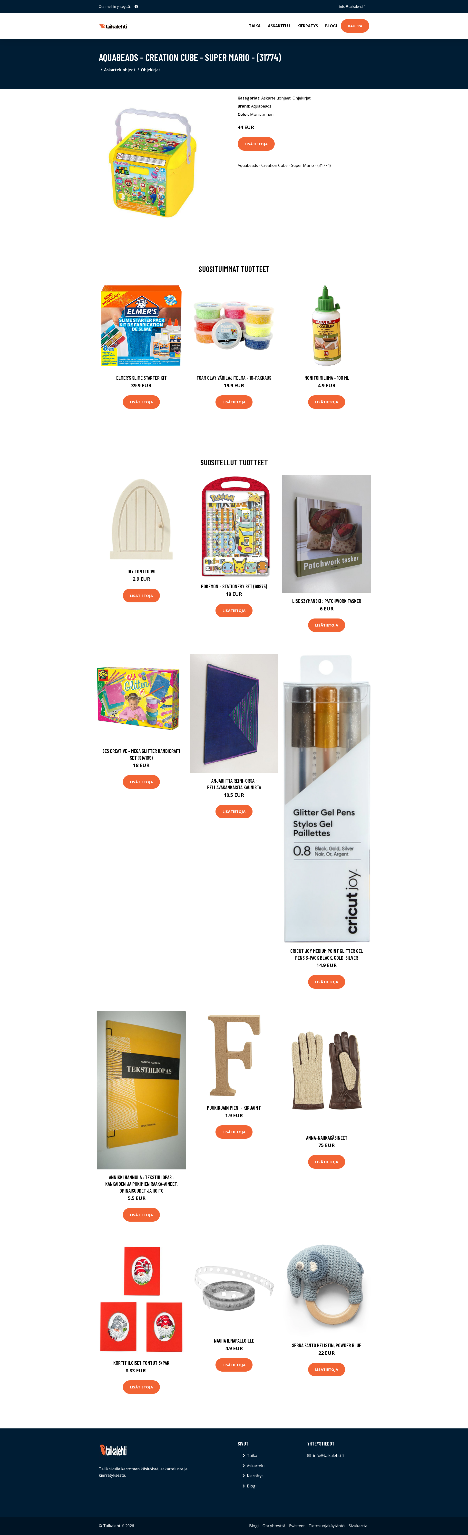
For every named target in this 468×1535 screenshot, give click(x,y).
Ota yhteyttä (274, 1525)
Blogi (331, 26)
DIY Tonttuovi (141, 571)
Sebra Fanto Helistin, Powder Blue (326, 1345)
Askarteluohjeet (120, 69)
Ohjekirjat (150, 69)
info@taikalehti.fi (352, 6)
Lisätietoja (256, 143)
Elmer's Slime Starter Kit (141, 378)
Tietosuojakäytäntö (327, 1525)
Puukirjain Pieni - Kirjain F (234, 1108)
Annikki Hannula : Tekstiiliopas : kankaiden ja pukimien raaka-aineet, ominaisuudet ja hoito (141, 1184)
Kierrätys (307, 26)
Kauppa (355, 25)
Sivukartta (358, 1525)
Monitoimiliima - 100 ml (326, 378)
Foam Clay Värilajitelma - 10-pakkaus (234, 378)
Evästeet (297, 1525)
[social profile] (136, 6)
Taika (255, 26)
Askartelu (279, 26)
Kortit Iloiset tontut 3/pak (141, 1363)
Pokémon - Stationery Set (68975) (234, 586)
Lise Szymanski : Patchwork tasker (326, 601)
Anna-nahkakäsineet (326, 1138)
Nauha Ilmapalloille (234, 1340)
